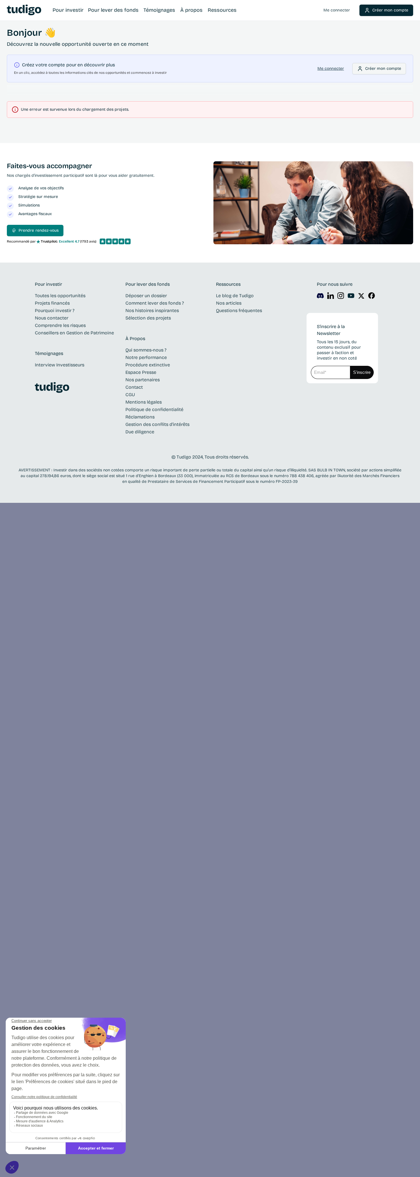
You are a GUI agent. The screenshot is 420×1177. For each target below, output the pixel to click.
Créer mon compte (390, 10)
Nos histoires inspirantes (152, 310)
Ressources (222, 10)
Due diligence (139, 431)
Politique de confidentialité (154, 409)
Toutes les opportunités (60, 295)
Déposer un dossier (146, 295)
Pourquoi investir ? (55, 310)
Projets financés (52, 303)
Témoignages (159, 10)
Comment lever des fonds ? (154, 303)
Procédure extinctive (147, 365)
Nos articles (228, 303)
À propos (191, 10)
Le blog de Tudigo (235, 295)
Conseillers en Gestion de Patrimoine (74, 333)
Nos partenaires (142, 379)
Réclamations (140, 417)
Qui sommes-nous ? (146, 350)
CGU (130, 394)
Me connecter (336, 10)
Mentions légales (143, 402)
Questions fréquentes (239, 310)
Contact (134, 387)
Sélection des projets (148, 318)
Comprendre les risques (60, 325)
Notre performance (146, 357)
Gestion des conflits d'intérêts (157, 424)
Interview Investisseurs (59, 365)
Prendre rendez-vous (39, 230)
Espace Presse (140, 372)
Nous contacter (51, 318)
